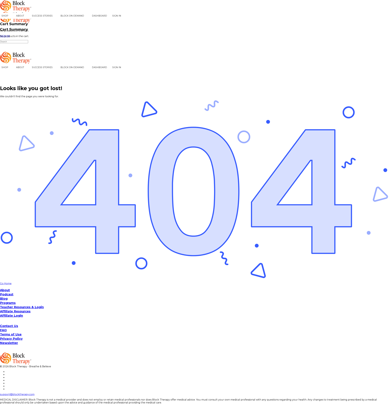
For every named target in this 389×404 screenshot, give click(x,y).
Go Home (6, 283)
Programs (8, 303)
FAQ (3, 330)
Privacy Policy (11, 338)
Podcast (6, 294)
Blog (4, 298)
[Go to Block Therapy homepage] (16, 10)
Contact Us (9, 326)
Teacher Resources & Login (22, 307)
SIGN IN (116, 15)
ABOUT (20, 15)
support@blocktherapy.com (17, 394)
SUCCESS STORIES (42, 15)
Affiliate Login (11, 315)
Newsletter (9, 343)
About (5, 290)
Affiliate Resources (15, 311)
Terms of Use (11, 334)
